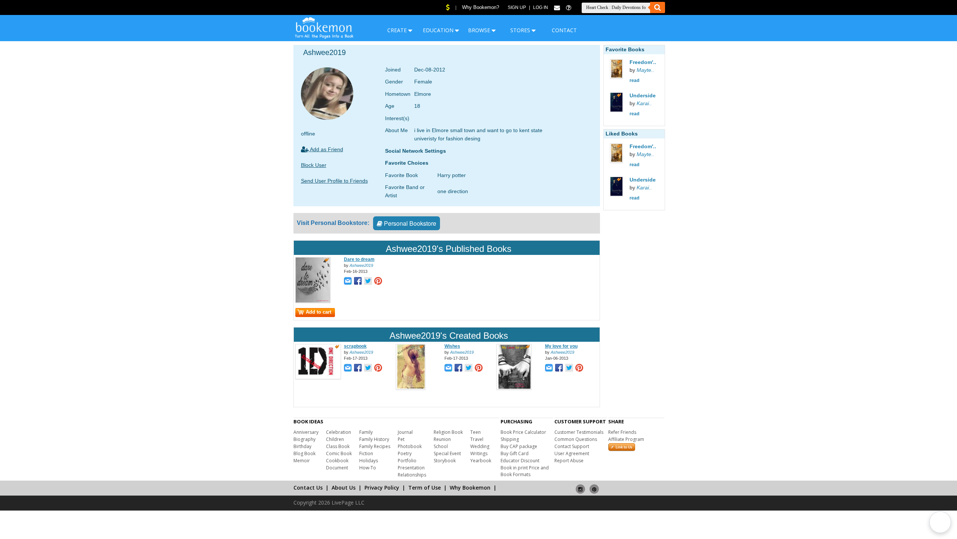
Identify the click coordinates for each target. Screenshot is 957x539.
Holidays (368, 460)
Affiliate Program (626, 439)
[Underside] (625, 103)
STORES (521, 30)
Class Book (338, 446)
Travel (476, 439)
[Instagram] (580, 486)
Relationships (412, 475)
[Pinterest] (594, 486)
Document (337, 468)
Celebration (338, 432)
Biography (304, 439)
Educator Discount (520, 460)
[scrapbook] (318, 377)
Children (335, 439)
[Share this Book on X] (368, 281)
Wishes (452, 346)
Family (366, 432)
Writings (478, 453)
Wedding (479, 446)
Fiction (366, 453)
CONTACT (564, 30)
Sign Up (517, 7)
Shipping (510, 439)
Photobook (410, 446)
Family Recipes (374, 446)
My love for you (561, 346)
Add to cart (318, 312)
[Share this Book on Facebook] (358, 281)
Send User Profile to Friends (334, 181)
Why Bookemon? (480, 7)
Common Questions (575, 439)
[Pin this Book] (378, 281)
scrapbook (355, 346)
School (441, 446)
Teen (475, 432)
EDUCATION (439, 30)
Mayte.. (645, 70)
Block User (313, 165)
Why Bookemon (470, 487)
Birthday (302, 446)
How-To (367, 468)
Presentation (411, 468)
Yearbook (480, 460)
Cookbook (337, 460)
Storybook (445, 460)
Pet (401, 439)
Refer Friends (622, 432)
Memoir (301, 460)
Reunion (442, 439)
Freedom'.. (643, 62)
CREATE (397, 30)
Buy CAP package (519, 446)
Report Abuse (569, 460)
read (634, 80)
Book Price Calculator (523, 432)
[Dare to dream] (312, 301)
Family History (374, 439)
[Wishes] (410, 388)
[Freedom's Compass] (625, 69)
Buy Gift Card (515, 453)
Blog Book (304, 453)
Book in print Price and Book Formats (525, 471)
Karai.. (644, 103)
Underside (643, 95)
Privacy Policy (381, 487)
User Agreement (571, 453)
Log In (540, 7)
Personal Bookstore (409, 223)
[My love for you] (514, 388)
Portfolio (407, 460)
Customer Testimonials (578, 432)
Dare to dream (359, 259)
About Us (344, 487)
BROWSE (480, 30)
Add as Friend (326, 149)
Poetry (405, 453)
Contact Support (571, 446)
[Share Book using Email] (348, 281)
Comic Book (339, 453)
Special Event (447, 453)
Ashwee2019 (361, 265)
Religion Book (448, 432)
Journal (405, 432)
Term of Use (424, 487)
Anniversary (306, 432)
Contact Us (308, 487)
